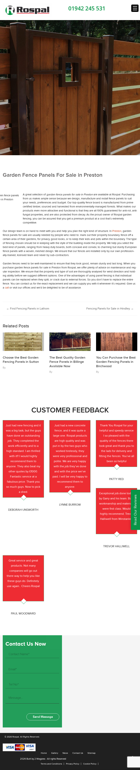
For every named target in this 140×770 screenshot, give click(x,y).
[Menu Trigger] (135, 8)
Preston (116, 231)
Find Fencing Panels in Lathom (27, 308)
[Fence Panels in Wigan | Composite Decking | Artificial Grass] (27, 10)
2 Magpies (39, 758)
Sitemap (92, 753)
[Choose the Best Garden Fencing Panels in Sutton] (23, 341)
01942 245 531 (86, 8)
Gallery (54, 753)
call (7, 287)
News (65, 753)
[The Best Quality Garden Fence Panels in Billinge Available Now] (70, 341)
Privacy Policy (72, 764)
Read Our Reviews (135, 509)
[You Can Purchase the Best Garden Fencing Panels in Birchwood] (116, 341)
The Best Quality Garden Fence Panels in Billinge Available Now (67, 362)
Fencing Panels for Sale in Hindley (110, 308)
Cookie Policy (89, 764)
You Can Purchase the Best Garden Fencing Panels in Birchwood (116, 362)
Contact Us (77, 753)
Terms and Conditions (51, 764)
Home (44, 753)
